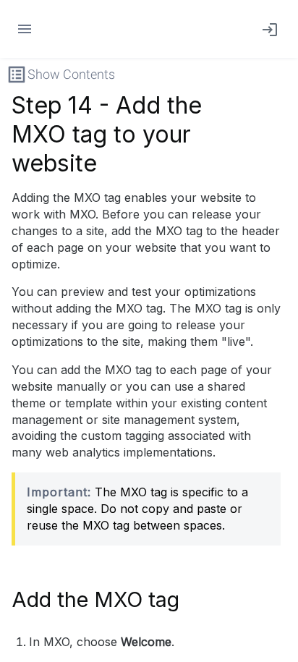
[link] (266, 29)
